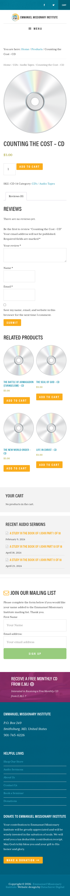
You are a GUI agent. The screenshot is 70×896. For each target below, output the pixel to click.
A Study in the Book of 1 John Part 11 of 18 (36, 559)
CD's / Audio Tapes (23, 64)
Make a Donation (21, 860)
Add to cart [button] (17, 400)
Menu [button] (38, 28)
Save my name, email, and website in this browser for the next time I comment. (29, 312)
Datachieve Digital (52, 886)
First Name (11, 616)
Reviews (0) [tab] (16, 196)
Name (8, 267)
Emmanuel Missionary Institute (35, 20)
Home (7, 64)
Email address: (13, 633)
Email (8, 286)
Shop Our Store (13, 761)
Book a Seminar (14, 793)
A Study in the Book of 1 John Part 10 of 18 (36, 546)
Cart (64, 5)
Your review (12, 245)
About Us (9, 777)
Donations (10, 800)
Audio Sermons (13, 769)
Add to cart (29, 166)
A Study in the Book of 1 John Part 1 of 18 (35, 533)
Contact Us (10, 785)
